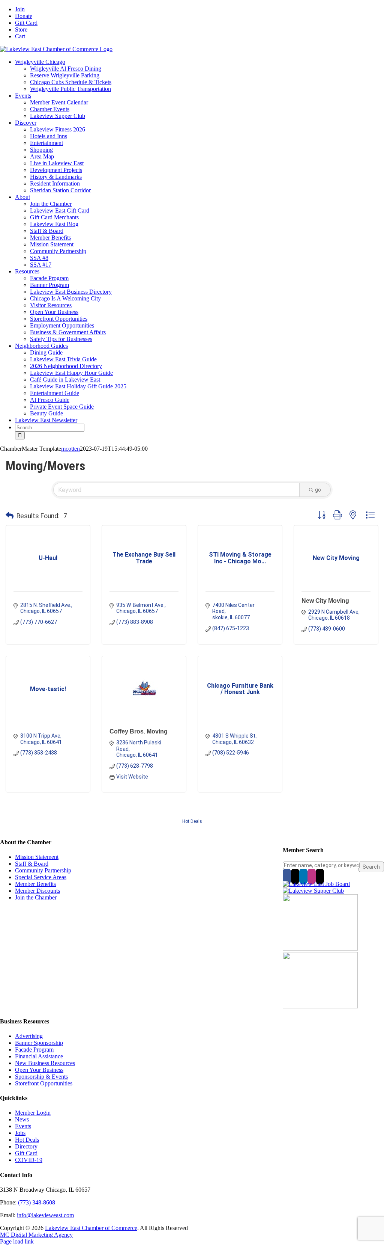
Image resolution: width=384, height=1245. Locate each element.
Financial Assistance (39, 1056)
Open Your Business (39, 1070)
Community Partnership (43, 870)
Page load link (17, 1241)
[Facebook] (287, 876)
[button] (10, 516)
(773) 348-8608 (36, 1202)
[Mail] (320, 876)
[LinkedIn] (303, 876)
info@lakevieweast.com (45, 1215)
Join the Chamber (36, 897)
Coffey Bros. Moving (139, 731)
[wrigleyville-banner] (320, 948)
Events (23, 1126)
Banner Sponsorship (39, 1043)
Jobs (20, 1133)
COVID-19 (28, 1160)
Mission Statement (36, 857)
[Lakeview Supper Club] (313, 890)
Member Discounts (37, 890)
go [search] (318, 490)
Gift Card (26, 1153)
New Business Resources (45, 1063)
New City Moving (325, 601)
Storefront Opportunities (43, 1083)
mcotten (70, 448)
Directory (26, 1146)
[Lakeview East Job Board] (316, 884)
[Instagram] (312, 876)
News (22, 1119)
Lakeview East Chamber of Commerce (91, 1228)
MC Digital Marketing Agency (36, 1234)
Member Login (33, 1112)
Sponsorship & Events (41, 1076)
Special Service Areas (40, 877)
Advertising (29, 1036)
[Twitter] (295, 876)
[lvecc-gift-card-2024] (320, 1006)
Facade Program (34, 1049)
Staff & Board (31, 863)
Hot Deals (192, 821)
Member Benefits (35, 884)
